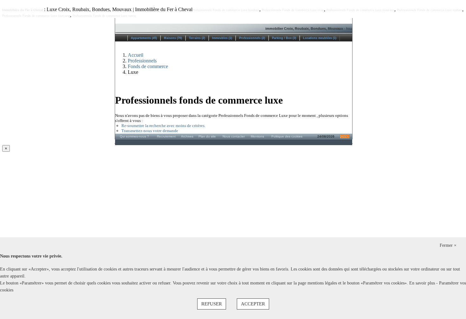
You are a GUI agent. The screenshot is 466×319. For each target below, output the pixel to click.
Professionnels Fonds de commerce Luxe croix (293, 10)
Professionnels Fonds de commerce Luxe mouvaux (360, 10)
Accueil (135, 55)
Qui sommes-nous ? (134, 136)
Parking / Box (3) (284, 38)
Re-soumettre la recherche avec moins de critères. (163, 125)
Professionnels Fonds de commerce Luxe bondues (225, 10)
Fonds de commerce (148, 66)
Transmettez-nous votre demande (149, 130)
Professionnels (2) (252, 38)
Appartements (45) (144, 38)
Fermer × (448, 245)
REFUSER (211, 303)
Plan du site (207, 136)
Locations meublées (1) (319, 38)
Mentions (257, 136)
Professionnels (142, 60)
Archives (187, 136)
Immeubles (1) (222, 38)
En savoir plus (422, 283)
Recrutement (166, 136)
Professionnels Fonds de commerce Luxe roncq (104, 15)
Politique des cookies (286, 136)
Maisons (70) (173, 38)
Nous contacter (234, 136)
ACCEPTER (253, 303)
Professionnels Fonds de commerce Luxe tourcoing (36, 15)
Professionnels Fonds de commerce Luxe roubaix (429, 10)
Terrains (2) (197, 38)
